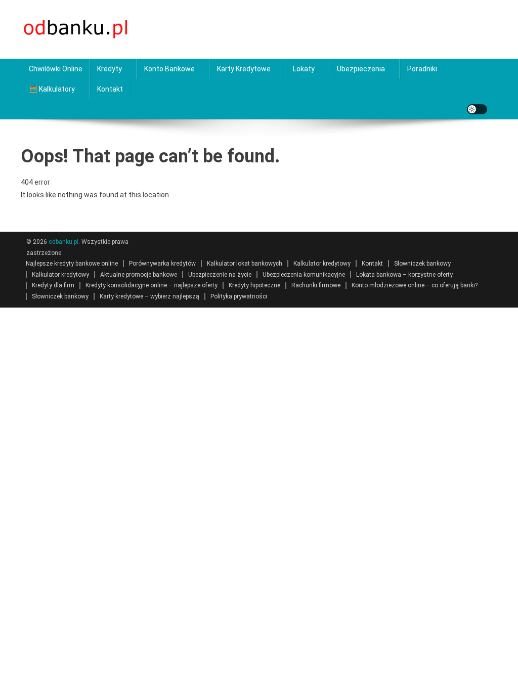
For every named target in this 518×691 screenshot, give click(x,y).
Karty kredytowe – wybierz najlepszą (149, 296)
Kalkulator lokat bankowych (244, 263)
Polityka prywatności (238, 296)
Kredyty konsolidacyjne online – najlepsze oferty (151, 285)
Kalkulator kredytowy (322, 263)
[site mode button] (477, 109)
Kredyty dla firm (53, 285)
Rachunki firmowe (315, 285)
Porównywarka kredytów (162, 263)
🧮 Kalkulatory (52, 89)
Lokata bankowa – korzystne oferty (404, 274)
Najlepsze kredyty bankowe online (72, 263)
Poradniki (422, 69)
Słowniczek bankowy (422, 263)
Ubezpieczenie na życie (219, 274)
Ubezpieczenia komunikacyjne (304, 274)
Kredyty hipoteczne (254, 285)
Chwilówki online (55, 69)
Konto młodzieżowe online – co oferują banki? (415, 285)
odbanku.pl (63, 241)
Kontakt (110, 89)
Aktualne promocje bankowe (138, 274)
